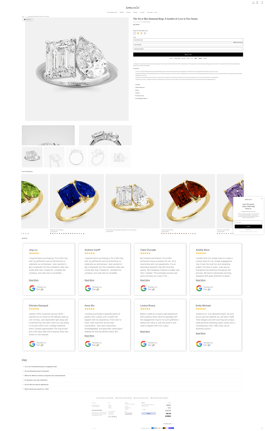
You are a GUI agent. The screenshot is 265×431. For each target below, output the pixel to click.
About (156, 12)
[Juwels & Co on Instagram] (112, 417)
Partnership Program (128, 412)
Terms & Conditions (111, 411)
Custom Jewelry (150, 12)
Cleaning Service (128, 407)
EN (92, 428)
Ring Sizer (126, 406)
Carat (134, 37)
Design (137, 90)
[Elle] (188, 58)
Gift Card (126, 409)
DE (95, 428)
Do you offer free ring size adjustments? (37, 384)
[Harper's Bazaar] (177, 58)
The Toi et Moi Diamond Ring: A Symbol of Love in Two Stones (121, 230)
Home (23, 16)
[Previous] (23, 204)
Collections (135, 12)
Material (137, 93)
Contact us (94, 402)
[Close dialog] (262, 198)
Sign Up (148, 413)
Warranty (110, 407)
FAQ (109, 402)
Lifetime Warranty (140, 87)
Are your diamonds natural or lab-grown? (37, 371)
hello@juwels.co (97, 405)
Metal (134, 30)
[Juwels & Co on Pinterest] (114, 417)
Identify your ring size (238, 42)
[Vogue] (171, 58)
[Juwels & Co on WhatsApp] (116, 417)
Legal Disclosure (111, 414)
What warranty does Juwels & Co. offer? (37, 389)
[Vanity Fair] (183, 58)
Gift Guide (128, 12)
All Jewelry (142, 12)
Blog (125, 411)
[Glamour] (200, 58)
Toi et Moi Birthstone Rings (112, 12)
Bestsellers (122, 12)
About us (126, 402)
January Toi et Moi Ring (167, 230)
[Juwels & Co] (132, 8)
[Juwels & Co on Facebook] (110, 417)
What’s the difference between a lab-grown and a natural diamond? (45, 375)
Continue (248, 226)
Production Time (139, 95)
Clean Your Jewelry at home (130, 404)
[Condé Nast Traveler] (195, 58)
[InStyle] (205, 58)
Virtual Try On (28, 19)
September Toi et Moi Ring (56, 230)
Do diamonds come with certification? (36, 380)
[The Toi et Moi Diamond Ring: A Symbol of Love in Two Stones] (77, 69)
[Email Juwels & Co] (109, 417)
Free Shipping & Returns (141, 98)
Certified (137, 84)
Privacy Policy (110, 412)
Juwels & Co (147, 428)
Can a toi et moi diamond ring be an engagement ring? (41, 366)
